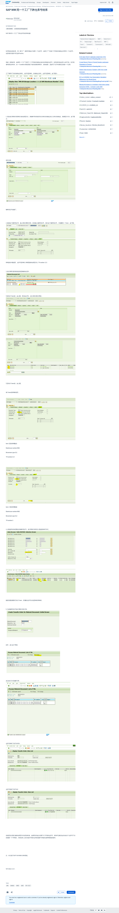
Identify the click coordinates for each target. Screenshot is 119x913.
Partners (53, 2)
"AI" (80, 41)
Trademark (46, 910)
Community (15, 2)
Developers (46, 2)
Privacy (15, 910)
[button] (106, 21)
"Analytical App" (88, 41)
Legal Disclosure (37, 910)
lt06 (7, 885)
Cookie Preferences (62, 910)
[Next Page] (97, 49)
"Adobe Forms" (107, 39)
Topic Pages (74, 2)
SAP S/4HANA (9, 28)
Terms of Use (22, 910)
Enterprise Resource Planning (34, 6)
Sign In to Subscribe (105, 10)
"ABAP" (99, 39)
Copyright (29, 910)
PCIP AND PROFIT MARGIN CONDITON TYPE (92, 57)
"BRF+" (105, 41)
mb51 (17, 885)
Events (59, 2)
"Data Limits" (83, 47)
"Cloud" (81, 44)
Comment (12, 902)
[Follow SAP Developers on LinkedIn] (104, 910)
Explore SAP (103, 2)
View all (81, 137)
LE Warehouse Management (21, 28)
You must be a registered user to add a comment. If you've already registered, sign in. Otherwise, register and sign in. (39, 898)
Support (53, 910)
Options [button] (99, 13)
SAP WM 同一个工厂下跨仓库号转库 (27, 9)
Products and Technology (28, 2)
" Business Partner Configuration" (87, 39)
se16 (22, 885)
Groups (39, 2)
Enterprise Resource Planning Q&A (90, 59)
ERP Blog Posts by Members (48, 6)
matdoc (12, 885)
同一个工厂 (28, 885)
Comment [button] (71, 892)
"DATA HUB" (107, 44)
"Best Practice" (97, 41)
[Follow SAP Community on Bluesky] (98, 910)
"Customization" (98, 44)
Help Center (66, 2)
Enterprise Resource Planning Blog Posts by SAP (94, 81)
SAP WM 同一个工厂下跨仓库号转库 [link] (63, 6)
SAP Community (9, 6)
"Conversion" (89, 44)
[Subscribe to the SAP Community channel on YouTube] (101, 910)
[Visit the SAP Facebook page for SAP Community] (95, 910)
